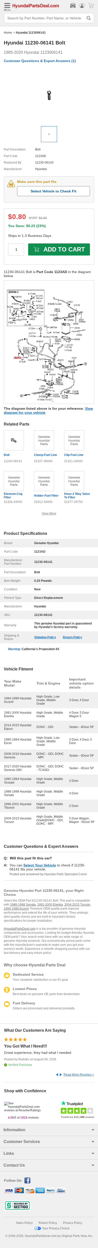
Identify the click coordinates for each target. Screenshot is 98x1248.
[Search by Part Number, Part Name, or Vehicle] (89, 18)
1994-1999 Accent (16, 908)
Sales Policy (24, 1223)
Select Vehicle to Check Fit (53, 191)
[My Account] (82, 6)
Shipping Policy (45, 637)
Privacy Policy (72, 1223)
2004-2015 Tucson (77, 904)
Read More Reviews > (79, 1074)
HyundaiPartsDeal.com (19, 928)
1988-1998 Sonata (23, 904)
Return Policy (72, 637)
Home (8, 32)
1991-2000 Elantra (50, 904)
